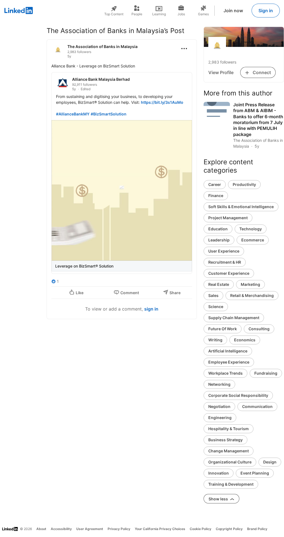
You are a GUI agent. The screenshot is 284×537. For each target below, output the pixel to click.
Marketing (250, 284)
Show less (219, 498)
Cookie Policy (200, 529)
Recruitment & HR (224, 262)
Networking (219, 384)
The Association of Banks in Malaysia (102, 46)
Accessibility (61, 529)
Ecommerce (252, 240)
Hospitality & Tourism (228, 428)
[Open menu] (184, 48)
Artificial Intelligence (227, 351)
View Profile (221, 72)
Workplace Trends (225, 373)
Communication (257, 406)
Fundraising (265, 373)
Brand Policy (257, 529)
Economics (244, 339)
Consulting (259, 328)
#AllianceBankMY (73, 114)
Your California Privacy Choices (160, 529)
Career (214, 184)
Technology (250, 228)
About (41, 529)
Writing (215, 339)
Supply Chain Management (233, 317)
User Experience (223, 251)
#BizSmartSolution (108, 114)
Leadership (219, 240)
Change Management (228, 450)
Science (215, 306)
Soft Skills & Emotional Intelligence (241, 206)
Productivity (244, 184)
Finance (215, 195)
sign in (151, 309)
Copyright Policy (229, 529)
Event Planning (254, 473)
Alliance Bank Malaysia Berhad (101, 79)
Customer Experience (228, 273)
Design (270, 462)
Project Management (228, 217)
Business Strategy (225, 439)
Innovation (218, 473)
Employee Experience (228, 362)
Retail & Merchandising (252, 295)
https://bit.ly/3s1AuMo (162, 102)
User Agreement (89, 529)
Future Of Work (222, 328)
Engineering (220, 417)
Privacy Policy (119, 529)
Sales (213, 295)
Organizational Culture (230, 462)
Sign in (265, 10)
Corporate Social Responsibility (238, 395)
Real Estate (218, 284)
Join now (233, 10)
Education (218, 228)
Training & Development (230, 484)
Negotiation (219, 406)
